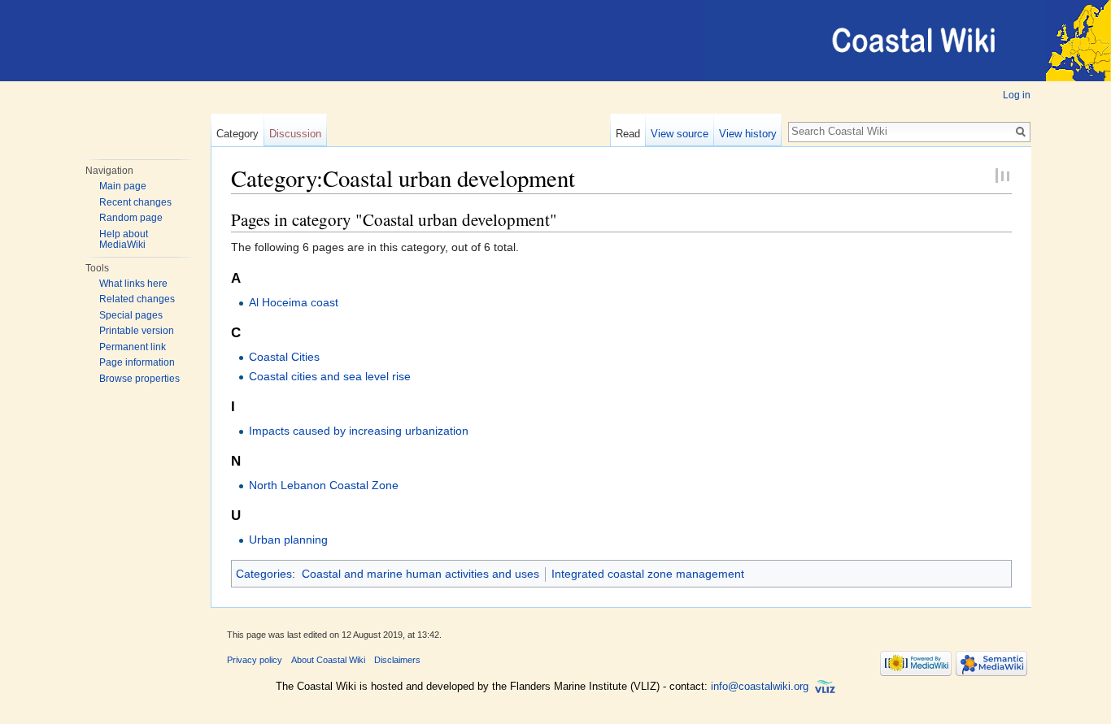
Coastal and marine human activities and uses (420, 573)
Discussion (295, 134)
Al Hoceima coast (293, 302)
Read (628, 134)
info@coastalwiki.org (759, 687)
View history (748, 134)
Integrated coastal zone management (647, 573)
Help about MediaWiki (123, 239)
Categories (264, 573)
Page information (137, 362)
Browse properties (139, 378)
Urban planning (288, 539)
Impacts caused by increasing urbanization (358, 430)
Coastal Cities (284, 356)
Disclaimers (397, 660)
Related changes (137, 299)
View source (679, 134)
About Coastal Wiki (328, 660)
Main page (122, 186)
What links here (133, 283)
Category (237, 134)
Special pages (131, 315)
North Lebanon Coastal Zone (324, 485)
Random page (131, 217)
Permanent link (132, 347)
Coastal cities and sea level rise (330, 376)
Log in (1016, 95)
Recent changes (135, 202)
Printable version (136, 330)
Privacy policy (254, 660)
